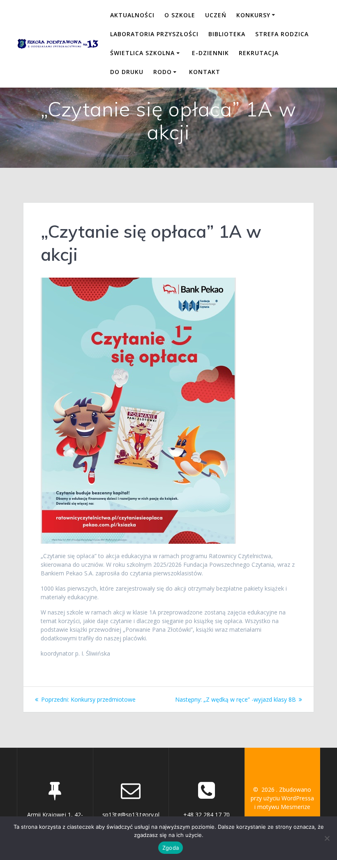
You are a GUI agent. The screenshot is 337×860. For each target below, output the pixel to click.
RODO (162, 72)
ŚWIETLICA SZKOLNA (142, 53)
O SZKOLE (179, 15)
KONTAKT (204, 72)
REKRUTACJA (259, 53)
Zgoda (170, 847)
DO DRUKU (126, 72)
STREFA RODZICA (282, 34)
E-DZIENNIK (210, 53)
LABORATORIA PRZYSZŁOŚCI (154, 34)
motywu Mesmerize (283, 807)
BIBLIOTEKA (226, 34)
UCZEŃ (215, 15)
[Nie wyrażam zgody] (327, 838)
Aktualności (132, 15)
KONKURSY (253, 15)
